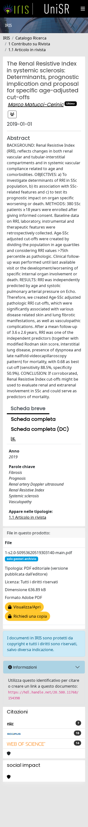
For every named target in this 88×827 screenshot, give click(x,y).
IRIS (6, 38)
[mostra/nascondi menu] (83, 8)
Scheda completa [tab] (33, 419)
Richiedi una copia (29, 616)
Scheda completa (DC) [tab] (40, 429)
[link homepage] (18, 9)
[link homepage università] (57, 9)
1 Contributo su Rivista (29, 44)
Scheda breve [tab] (28, 408)
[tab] (13, 439)
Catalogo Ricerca (30, 38)
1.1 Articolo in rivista (27, 49)
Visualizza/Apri (26, 607)
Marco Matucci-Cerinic (36, 104)
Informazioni (24, 667)
